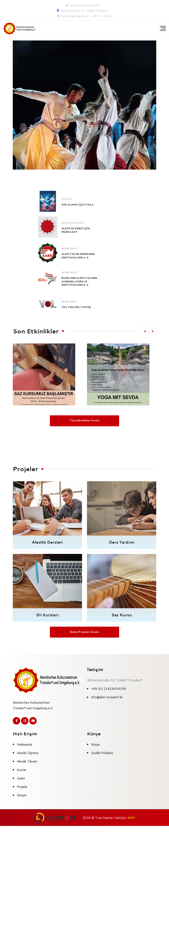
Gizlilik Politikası (102, 752)
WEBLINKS (69, 248)
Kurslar (21, 769)
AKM (131, 817)
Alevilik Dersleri (47, 542)
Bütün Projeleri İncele (84, 632)
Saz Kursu (121, 615)
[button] (145, 331)
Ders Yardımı (122, 542)
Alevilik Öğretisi (27, 752)
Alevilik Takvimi (27, 761)
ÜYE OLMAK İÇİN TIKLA (77, 204)
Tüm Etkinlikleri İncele (84, 420)
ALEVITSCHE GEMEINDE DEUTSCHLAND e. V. (78, 255)
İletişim (22, 795)
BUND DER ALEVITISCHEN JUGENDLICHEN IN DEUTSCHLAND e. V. (79, 281)
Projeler (22, 786)
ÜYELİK (66, 199)
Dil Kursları (47, 615)
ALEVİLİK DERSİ (72, 223)
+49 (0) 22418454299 (108, 688)
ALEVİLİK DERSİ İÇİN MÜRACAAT (75, 230)
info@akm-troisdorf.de (107, 697)
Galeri (21, 778)
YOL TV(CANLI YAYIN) (76, 307)
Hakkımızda (24, 744)
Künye (95, 744)
